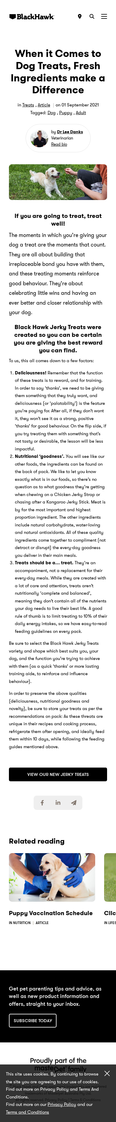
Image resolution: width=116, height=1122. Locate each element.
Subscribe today (33, 1020)
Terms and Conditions (27, 1112)
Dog (52, 112)
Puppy (65, 112)
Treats (28, 105)
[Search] (92, 16)
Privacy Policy (62, 1104)
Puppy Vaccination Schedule (51, 913)
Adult (81, 112)
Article (44, 105)
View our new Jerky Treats (58, 774)
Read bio (59, 144)
